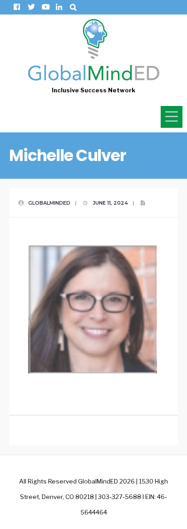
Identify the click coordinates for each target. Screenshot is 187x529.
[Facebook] (16, 7)
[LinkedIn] (58, 7)
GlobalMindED (49, 203)
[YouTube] (44, 7)
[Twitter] (30, 7)
